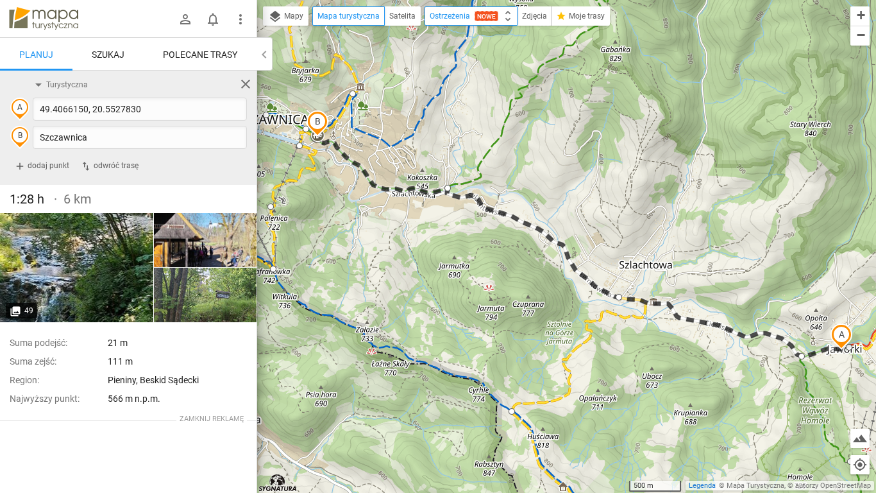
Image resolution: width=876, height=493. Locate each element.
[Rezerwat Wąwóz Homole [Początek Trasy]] (77, 267)
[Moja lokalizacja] (860, 464)
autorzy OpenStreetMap (833, 485)
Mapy (292, 16)
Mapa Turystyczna (755, 485)
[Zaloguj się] (185, 19)
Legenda (702, 485)
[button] (841, 336)
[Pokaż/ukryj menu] (240, 19)
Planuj (36, 54)
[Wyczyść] (245, 84)
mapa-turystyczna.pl (43, 18)
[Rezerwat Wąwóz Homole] (205, 240)
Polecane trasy (200, 54)
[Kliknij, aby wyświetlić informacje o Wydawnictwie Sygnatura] (278, 483)
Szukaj (108, 54)
